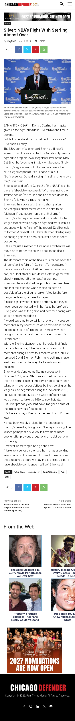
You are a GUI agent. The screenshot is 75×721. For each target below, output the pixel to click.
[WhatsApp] (44, 49)
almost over (33, 472)
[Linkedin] (37, 706)
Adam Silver (19, 472)
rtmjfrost (11, 41)
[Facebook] (18, 49)
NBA (7, 477)
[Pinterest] (35, 49)
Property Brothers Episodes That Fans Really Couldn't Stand (25, 616)
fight (63, 472)
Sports (7, 23)
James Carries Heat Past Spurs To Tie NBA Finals (57, 506)
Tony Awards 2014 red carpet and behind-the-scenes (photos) (16, 507)
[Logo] (37, 687)
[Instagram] (30, 706)
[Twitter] (27, 49)
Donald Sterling (50, 472)
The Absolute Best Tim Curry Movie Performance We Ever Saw (25, 572)
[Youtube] (51, 706)
